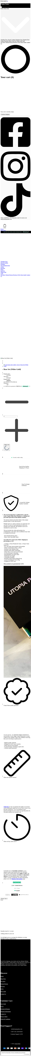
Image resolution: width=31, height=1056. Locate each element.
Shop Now (6, 8)
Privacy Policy (4, 1016)
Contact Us (3, 994)
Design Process (9, 42)
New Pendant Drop (24, 39)
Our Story (3, 42)
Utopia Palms (17, 1043)
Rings (10, 41)
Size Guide (23, 42)
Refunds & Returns (5, 1009)
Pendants (18, 39)
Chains (2, 41)
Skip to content (4, 1)
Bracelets (6, 41)
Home (2, 8)
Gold (23, 41)
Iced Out (14, 41)
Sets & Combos (11, 39)
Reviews (15, 42)
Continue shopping (5, 114)
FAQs (19, 42)
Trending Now (4, 39)
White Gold (19, 41)
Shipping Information (6, 1011)
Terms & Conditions (5, 1019)
